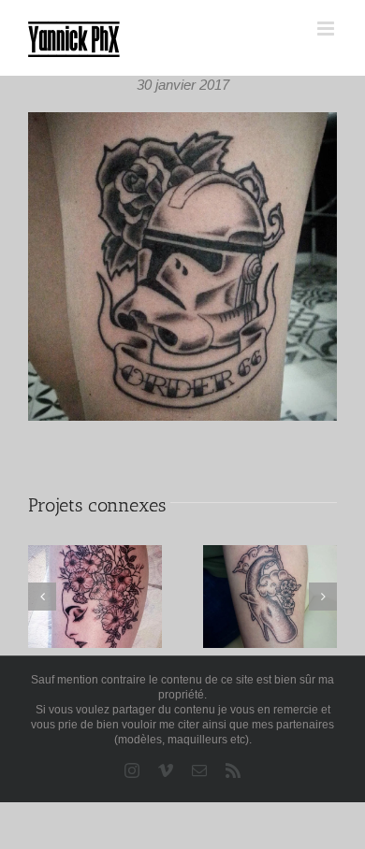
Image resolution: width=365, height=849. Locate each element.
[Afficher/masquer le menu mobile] (327, 28)
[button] (42, 597)
